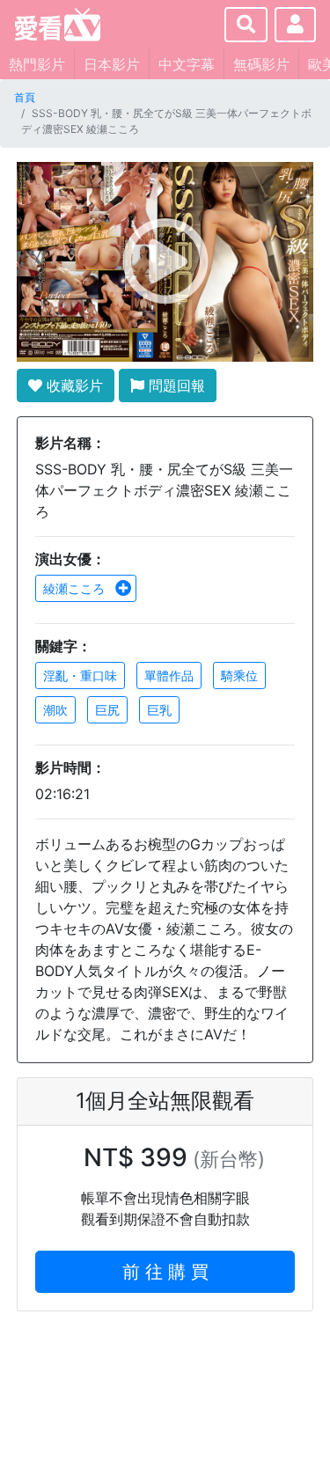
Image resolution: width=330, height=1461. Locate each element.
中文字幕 (186, 64)
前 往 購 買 (165, 1271)
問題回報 (174, 385)
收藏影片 (72, 385)
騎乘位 (239, 675)
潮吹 (55, 709)
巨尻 (107, 709)
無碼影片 (261, 64)
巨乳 (159, 709)
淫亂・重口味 (80, 675)
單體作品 (169, 675)
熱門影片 (37, 64)
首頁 (24, 97)
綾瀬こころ (75, 588)
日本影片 (112, 64)
